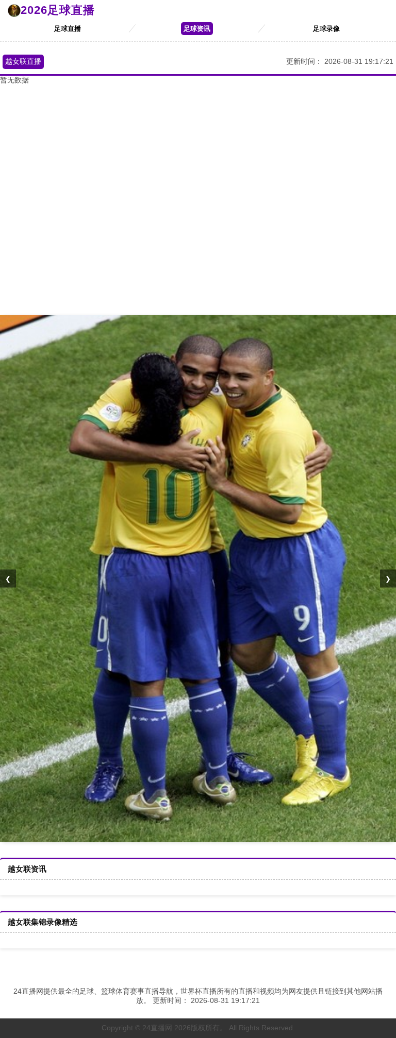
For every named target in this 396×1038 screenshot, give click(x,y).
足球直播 (67, 28)
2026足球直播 (58, 10)
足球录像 (326, 28)
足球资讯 (197, 28)
